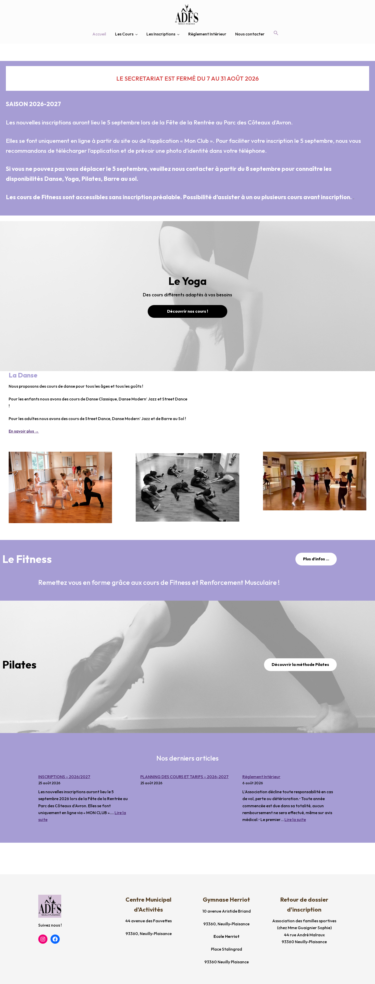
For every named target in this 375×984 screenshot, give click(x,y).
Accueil (99, 33)
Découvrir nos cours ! (187, 311)
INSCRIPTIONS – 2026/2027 (64, 776)
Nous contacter (250, 33)
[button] (276, 33)
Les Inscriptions (160, 33)
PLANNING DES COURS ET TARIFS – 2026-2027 (184, 776)
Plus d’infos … (316, 558)
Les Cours (124, 33)
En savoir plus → (24, 431)
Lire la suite (295, 819)
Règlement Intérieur (207, 33)
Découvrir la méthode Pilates (300, 664)
